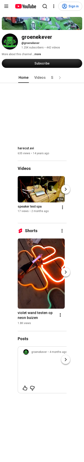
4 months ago (58, 352)
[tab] (23, 77)
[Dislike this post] (32, 388)
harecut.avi (26, 148)
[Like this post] (25, 388)
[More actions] (62, 207)
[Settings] (53, 6)
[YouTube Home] (25, 6)
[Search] (44, 6)
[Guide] (6, 6)
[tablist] (42, 77)
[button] (59, 77)
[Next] (65, 189)
